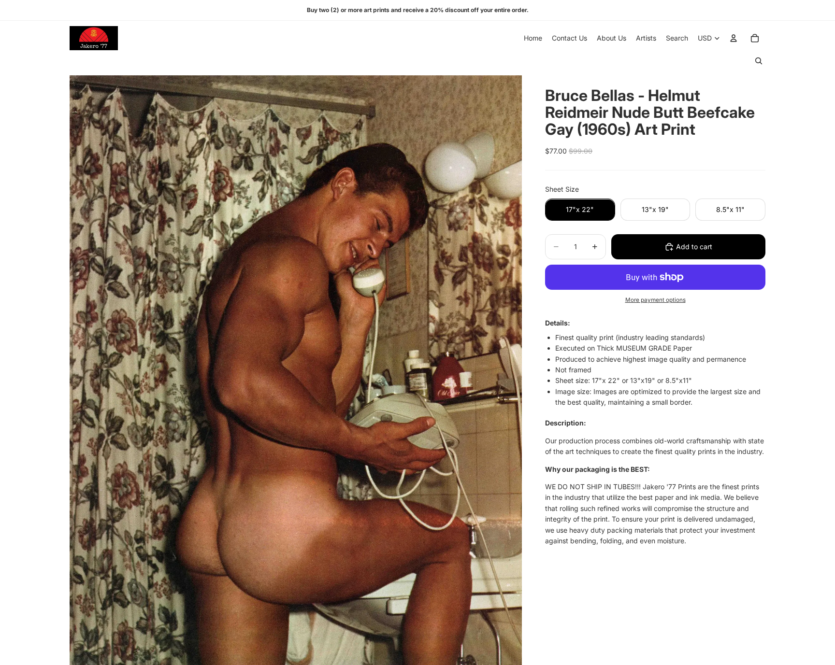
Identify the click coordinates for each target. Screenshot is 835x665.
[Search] (758, 60)
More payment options (655, 300)
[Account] (733, 38)
